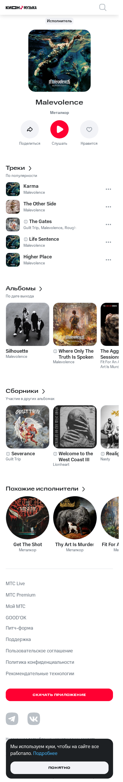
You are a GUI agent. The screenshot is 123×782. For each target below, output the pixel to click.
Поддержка (18, 639)
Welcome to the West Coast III (76, 456)
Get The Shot (27, 545)
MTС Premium (20, 595)
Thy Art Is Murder (74, 545)
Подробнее (45, 753)
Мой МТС (15, 606)
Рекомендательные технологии (40, 673)
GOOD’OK (16, 617)
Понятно (59, 767)
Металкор (59, 113)
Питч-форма (19, 628)
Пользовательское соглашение (39, 651)
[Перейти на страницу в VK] (33, 718)
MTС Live (15, 583)
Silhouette (17, 351)
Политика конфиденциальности (40, 662)
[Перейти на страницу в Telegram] (12, 718)
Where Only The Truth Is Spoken (76, 354)
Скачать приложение (59, 695)
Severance (23, 454)
